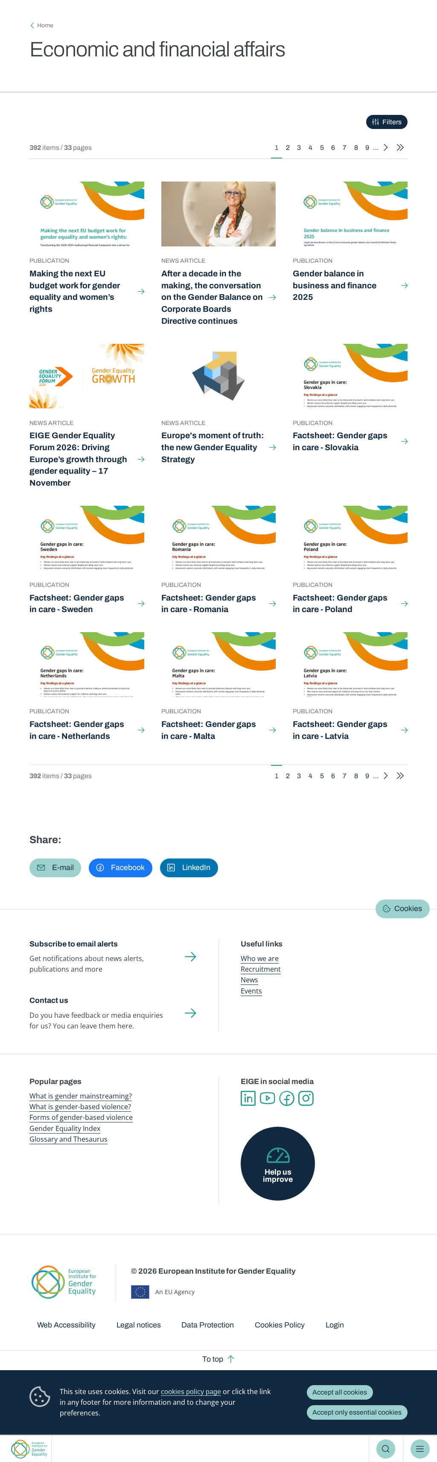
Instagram (305, 1098)
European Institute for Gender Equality (29, 1449)
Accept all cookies (339, 1392)
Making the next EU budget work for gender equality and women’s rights (74, 291)
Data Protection (207, 1325)
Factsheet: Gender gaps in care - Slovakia (340, 441)
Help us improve (278, 1176)
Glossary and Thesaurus (68, 1139)
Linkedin (248, 1098)
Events (251, 991)
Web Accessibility (66, 1325)
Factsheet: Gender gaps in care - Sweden (76, 603)
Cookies (408, 908)
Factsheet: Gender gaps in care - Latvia (340, 730)
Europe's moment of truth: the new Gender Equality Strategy (212, 447)
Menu (420, 1448)
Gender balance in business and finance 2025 (334, 285)
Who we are (260, 958)
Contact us (48, 1000)
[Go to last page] (400, 147)
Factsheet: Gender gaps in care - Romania (208, 603)
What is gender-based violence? (80, 1106)
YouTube (267, 1098)
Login (335, 1325)
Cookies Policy (280, 1325)
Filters (392, 122)
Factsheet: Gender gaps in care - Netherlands (76, 730)
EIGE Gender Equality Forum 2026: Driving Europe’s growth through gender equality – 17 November (78, 459)
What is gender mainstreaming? (80, 1096)
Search (386, 1448)
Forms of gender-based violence (81, 1117)
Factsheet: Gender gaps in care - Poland (340, 603)
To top (212, 1359)
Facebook (286, 1098)
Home (45, 25)
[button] (55, 867)
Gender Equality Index (64, 1128)
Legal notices (139, 1325)
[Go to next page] (386, 147)
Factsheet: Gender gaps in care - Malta (208, 730)
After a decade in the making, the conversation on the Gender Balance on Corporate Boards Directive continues (212, 297)
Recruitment (261, 969)
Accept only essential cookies (357, 1412)
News (249, 979)
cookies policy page (191, 1391)
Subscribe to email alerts (73, 944)
